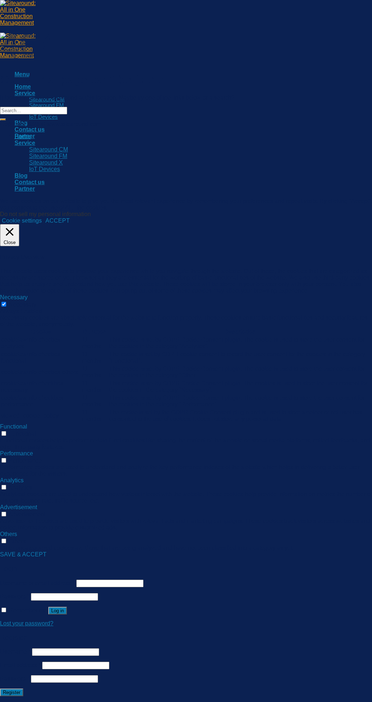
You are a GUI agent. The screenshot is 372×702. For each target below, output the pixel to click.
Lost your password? (26, 623)
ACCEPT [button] (57, 221)
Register (11, 692)
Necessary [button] (14, 297)
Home (23, 87)
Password (14, 596)
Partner (25, 189)
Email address (20, 665)
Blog (21, 176)
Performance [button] (16, 453)
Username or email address (37, 583)
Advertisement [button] (18, 507)
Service (25, 93)
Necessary (22, 304)
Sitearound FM (46, 105)
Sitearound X (46, 162)
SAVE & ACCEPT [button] (23, 554)
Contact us (30, 129)
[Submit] (3, 119)
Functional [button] (13, 426)
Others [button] (8, 534)
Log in (57, 610)
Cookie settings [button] (22, 221)
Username (15, 652)
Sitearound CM (48, 149)
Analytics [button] (12, 480)
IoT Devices (43, 117)
